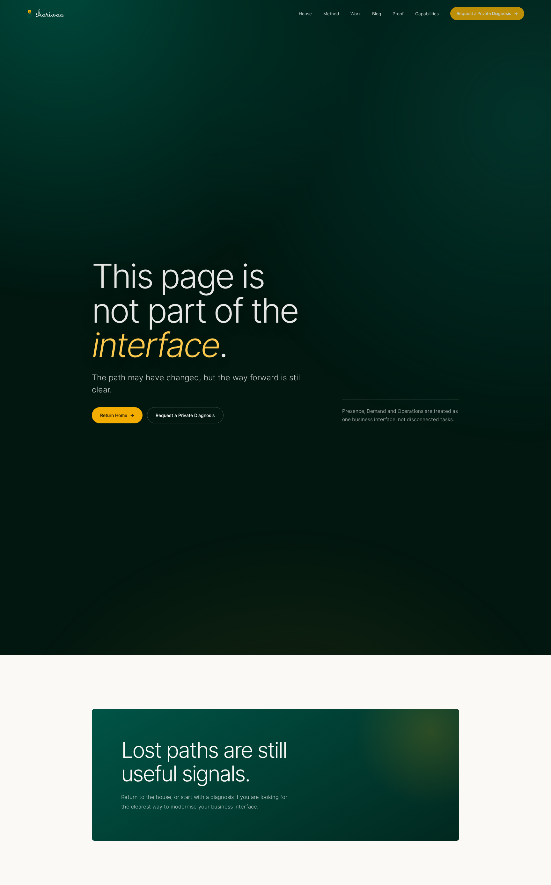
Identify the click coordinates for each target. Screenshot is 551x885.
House (305, 13)
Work (355, 13)
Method (331, 13)
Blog (376, 13)
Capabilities (427, 13)
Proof (398, 13)
